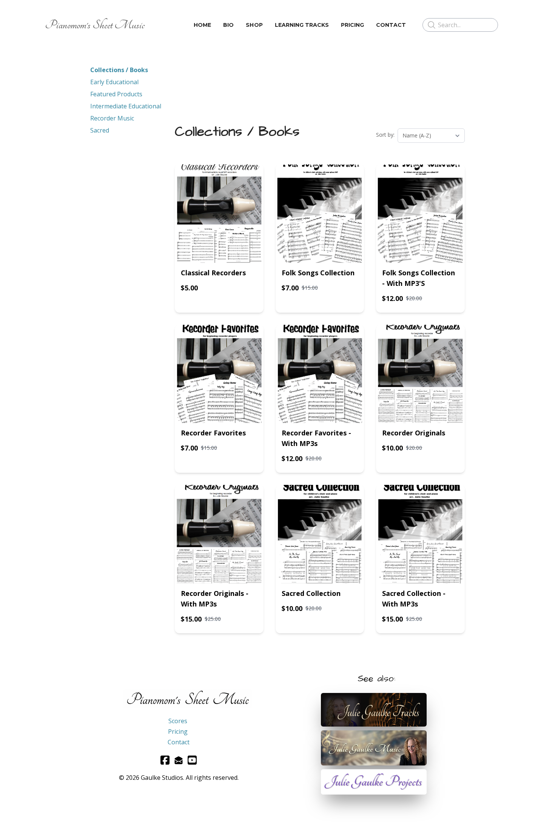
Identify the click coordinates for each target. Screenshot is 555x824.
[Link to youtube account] (192, 760)
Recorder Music (112, 118)
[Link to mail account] (178, 760)
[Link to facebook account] (165, 760)
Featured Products (116, 94)
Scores (177, 721)
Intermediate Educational (125, 106)
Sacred (99, 130)
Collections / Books (119, 70)
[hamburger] (154, 25)
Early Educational (114, 82)
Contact (179, 742)
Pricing (178, 731)
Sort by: (385, 134)
